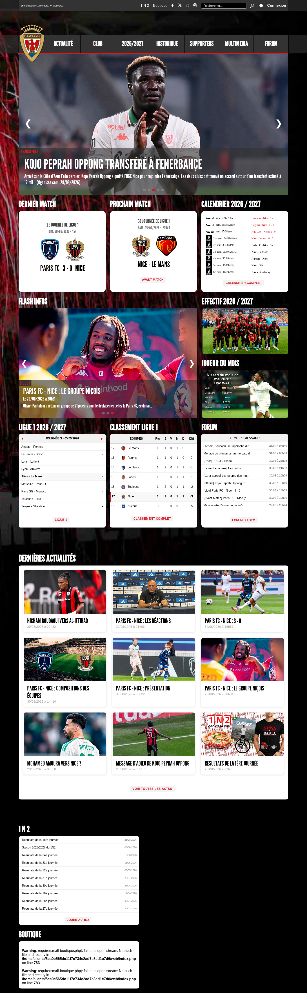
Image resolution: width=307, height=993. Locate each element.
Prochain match (130, 204)
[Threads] (195, 6)
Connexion (276, 5)
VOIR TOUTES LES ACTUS (152, 788)
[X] (180, 6)
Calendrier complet (244, 283)
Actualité (63, 44)
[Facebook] (172, 5)
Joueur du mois (220, 363)
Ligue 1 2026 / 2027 (42, 427)
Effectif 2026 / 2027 (227, 301)
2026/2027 (132, 44)
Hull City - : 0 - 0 (263, 231)
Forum (271, 44)
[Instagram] (187, 5)
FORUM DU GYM (243, 520)
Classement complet (152, 518)
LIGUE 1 (61, 519)
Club (97, 44)
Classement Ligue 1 (134, 427)
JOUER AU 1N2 (78, 920)
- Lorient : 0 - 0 (262, 238)
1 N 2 (144, 5)
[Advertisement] (206, 22)
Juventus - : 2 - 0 (263, 218)
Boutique (160, 5)
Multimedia (236, 44)
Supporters (202, 44)
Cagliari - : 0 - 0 (262, 225)
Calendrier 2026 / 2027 (230, 204)
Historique (167, 44)
